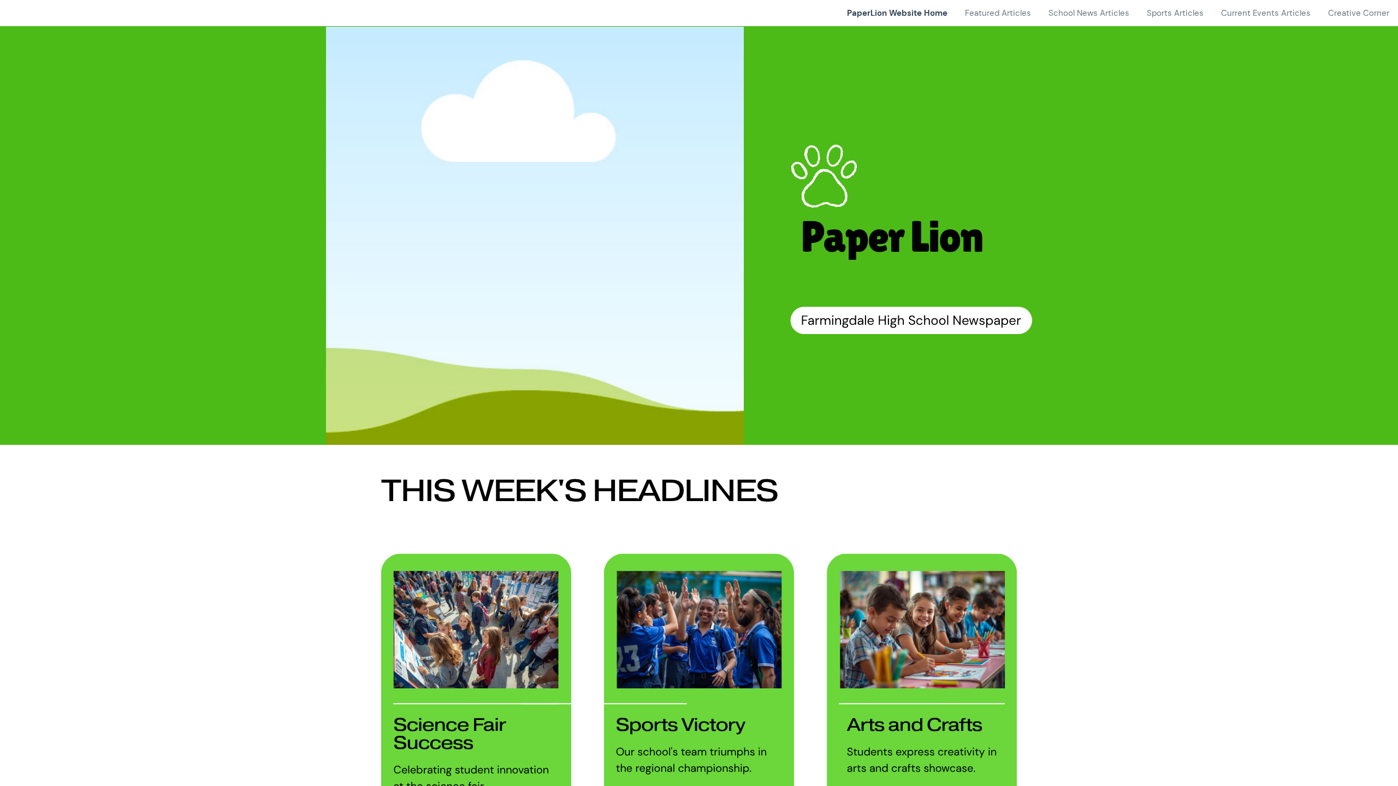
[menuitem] (897, 13)
